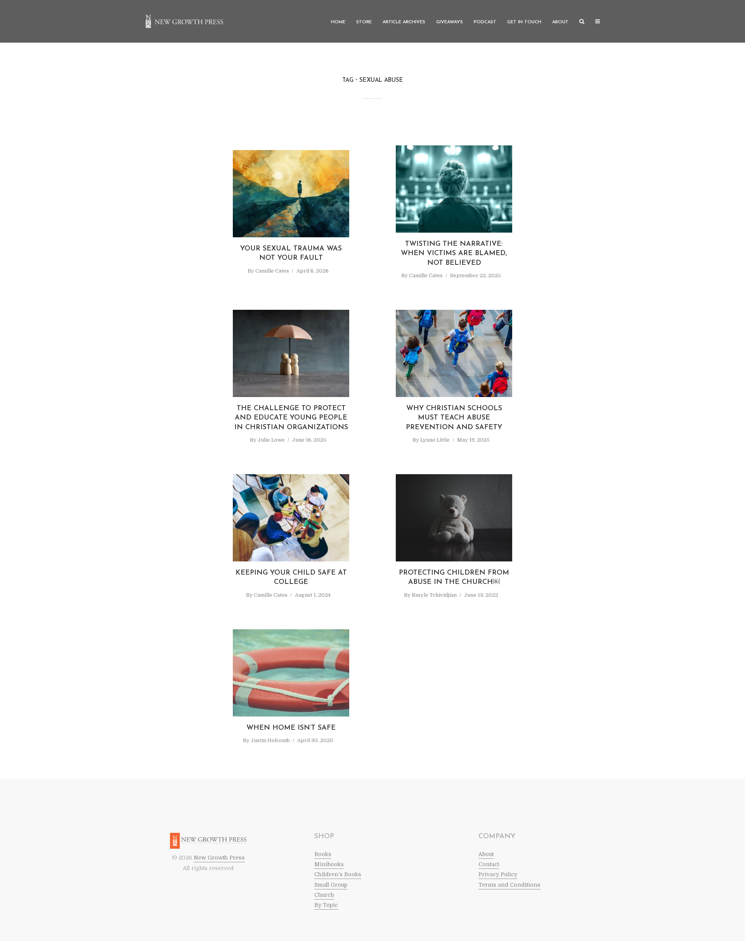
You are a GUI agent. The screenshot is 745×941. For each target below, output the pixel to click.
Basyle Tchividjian (434, 595)
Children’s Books (337, 874)
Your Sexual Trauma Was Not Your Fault (291, 253)
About (560, 22)
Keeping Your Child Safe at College (291, 578)
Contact (488, 864)
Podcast (485, 22)
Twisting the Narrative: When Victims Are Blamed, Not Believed (454, 254)
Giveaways (449, 22)
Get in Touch (524, 22)
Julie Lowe (271, 440)
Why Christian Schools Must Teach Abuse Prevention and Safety (454, 418)
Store (364, 22)
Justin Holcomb (270, 740)
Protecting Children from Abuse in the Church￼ (454, 578)
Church (324, 895)
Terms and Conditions (509, 885)
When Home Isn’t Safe (291, 728)
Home (338, 22)
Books (322, 854)
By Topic (326, 905)
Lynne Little (435, 440)
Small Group (330, 885)
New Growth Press (219, 858)
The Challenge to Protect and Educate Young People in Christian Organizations (291, 418)
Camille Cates (272, 271)
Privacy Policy (497, 874)
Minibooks (329, 864)
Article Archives (404, 22)
